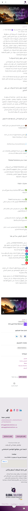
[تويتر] (21, 336)
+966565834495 (6, 420)
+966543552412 (17, 420)
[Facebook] (14, 410)
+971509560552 (6, 422)
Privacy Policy (5, 504)
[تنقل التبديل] (5, 2)
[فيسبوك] (25, 336)
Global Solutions (22, 321)
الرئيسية (21, 504)
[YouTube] (11, 410)
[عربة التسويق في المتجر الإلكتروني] (2, 2)
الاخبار (24, 27)
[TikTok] (7, 410)
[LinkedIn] (17, 336)
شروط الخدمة (14, 504)
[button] (14, 506)
